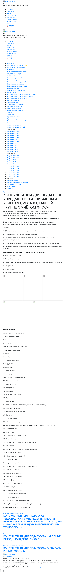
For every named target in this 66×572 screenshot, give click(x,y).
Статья (9, 113)
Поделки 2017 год (13, 133)
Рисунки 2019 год (13, 162)
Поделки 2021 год (13, 141)
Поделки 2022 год (13, 143)
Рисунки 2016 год (13, 156)
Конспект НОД (12, 80)
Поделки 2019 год (13, 137)
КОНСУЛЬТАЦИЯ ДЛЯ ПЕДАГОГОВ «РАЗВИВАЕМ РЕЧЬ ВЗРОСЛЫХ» (32, 550)
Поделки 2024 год (13, 147)
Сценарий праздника (14, 117)
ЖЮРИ (9, 13)
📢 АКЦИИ (10, 26)
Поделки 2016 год (13, 131)
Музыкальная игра (13, 100)
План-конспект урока (14, 108)
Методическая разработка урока (18, 98)
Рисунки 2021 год (13, 166)
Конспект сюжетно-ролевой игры (18, 82)
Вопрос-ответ (11, 186)
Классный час (11, 76)
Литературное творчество (16, 90)
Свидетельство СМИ (14, 184)
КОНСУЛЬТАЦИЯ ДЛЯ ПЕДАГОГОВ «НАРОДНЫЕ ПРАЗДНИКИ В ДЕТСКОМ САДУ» (32, 538)
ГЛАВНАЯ (10, 9)
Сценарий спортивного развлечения (19, 119)
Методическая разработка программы (20, 96)
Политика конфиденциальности (39, 567)
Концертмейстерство (14, 88)
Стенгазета (11, 115)
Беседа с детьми (12, 63)
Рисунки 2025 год (13, 174)
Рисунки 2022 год (13, 168)
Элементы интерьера (14, 125)
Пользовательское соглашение (17, 182)
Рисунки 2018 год (13, 160)
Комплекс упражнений (14, 78)
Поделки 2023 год (13, 145)
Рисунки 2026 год (13, 176)
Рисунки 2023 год (13, 170)
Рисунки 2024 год (13, 172)
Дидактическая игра (14, 74)
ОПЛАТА (9, 24)
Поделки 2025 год (13, 149)
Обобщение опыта (13, 102)
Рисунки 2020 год (13, 164)
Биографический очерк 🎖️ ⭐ (17, 65)
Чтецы (9, 123)
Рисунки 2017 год (13, 158)
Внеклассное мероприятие (16, 67)
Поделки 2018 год (13, 135)
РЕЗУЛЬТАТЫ (11, 22)
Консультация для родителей (17, 86)
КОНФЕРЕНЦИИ (12, 20)
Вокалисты (10, 69)
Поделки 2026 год (13, 151)
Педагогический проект (15, 106)
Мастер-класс (11, 92)
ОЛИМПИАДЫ (11, 15)
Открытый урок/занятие (15, 104)
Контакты (10, 188)
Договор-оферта (12, 180)
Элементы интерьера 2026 (16, 127)
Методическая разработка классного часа (21, 94)
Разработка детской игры (15, 110)
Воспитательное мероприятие (17, 72)
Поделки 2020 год (13, 139)
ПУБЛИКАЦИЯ (11, 17)
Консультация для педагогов (16, 84)
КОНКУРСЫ (10, 11)
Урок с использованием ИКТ (16, 121)
